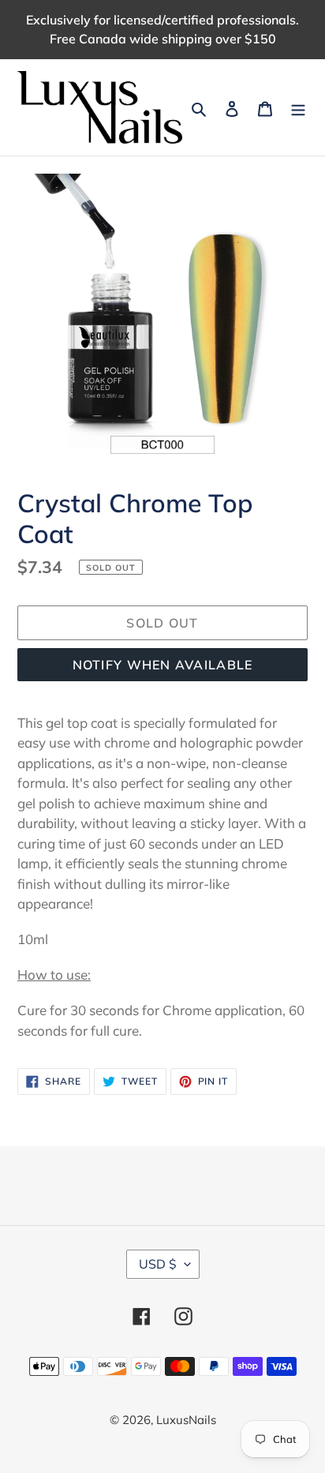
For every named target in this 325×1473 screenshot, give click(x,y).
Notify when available (163, 665)
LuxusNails (186, 1419)
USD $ (158, 1264)
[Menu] (298, 107)
